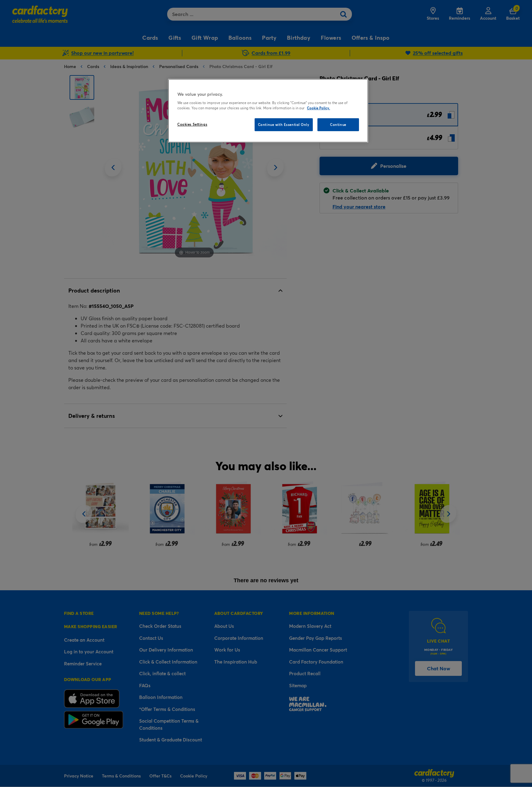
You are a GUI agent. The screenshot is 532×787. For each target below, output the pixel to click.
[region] (268, 111)
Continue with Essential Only (283, 124)
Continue (338, 124)
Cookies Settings (192, 124)
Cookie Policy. (318, 108)
